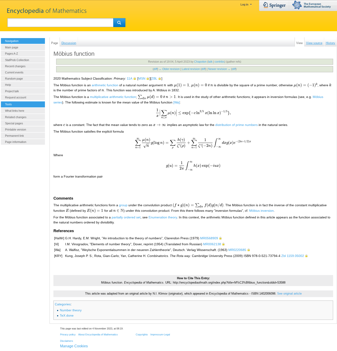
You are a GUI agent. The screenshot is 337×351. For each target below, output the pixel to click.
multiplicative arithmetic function (113, 97)
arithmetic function (105, 85)
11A (129, 78)
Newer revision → (219, 69)
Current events (14, 72)
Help (8, 84)
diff (155, 69)
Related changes (15, 117)
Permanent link (14, 135)
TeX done (67, 315)
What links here (14, 110)
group (123, 205)
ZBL (154, 78)
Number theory (71, 310)
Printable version (15, 129)
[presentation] (165, 85)
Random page (14, 78)
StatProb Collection (17, 60)
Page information (15, 142)
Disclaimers (66, 341)
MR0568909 (209, 238)
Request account (15, 97)
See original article (289, 293)
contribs (219, 61)
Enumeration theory (163, 217)
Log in (244, 4)
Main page (11, 47)
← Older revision (169, 69)
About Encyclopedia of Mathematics (98, 334)
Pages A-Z (11, 53)
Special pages (14, 123)
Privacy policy (68, 334)
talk (210, 61)
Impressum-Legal (160, 334)
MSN (141, 78)
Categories (63, 304)
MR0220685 (237, 250)
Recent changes (15, 66)
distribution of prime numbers (236, 125)
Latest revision (191, 69)
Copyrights (142, 334)
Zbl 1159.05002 (292, 256)
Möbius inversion (261, 210)
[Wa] (176, 102)
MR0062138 (212, 244)
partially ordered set (126, 217)
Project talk (12, 91)
